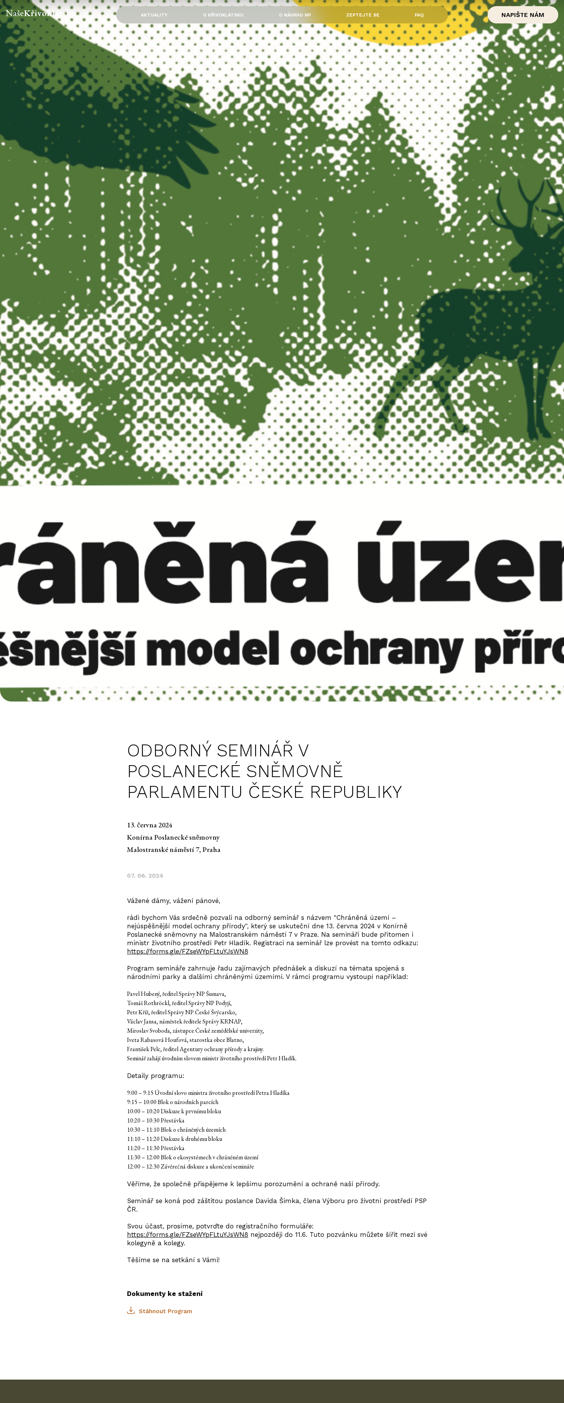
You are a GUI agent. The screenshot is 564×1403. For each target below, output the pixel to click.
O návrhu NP (295, 15)
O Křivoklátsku (223, 15)
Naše (41, 13)
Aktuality (154, 15)
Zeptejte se (362, 15)
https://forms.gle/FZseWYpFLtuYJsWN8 (187, 951)
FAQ (419, 15)
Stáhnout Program (165, 1311)
